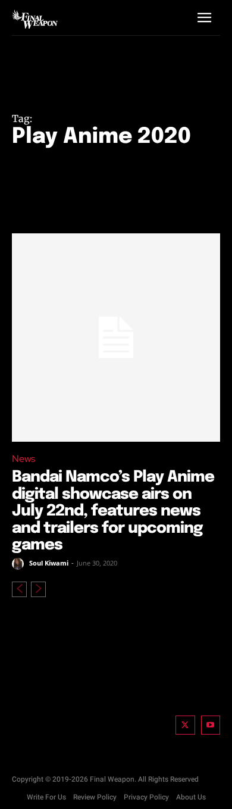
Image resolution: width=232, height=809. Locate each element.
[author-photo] (19, 564)
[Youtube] (211, 725)
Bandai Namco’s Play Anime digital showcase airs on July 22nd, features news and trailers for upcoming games (113, 511)
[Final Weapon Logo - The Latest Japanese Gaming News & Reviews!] (35, 19)
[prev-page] (19, 589)
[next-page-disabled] (38, 589)
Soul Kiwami (48, 562)
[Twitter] (185, 725)
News (23, 458)
